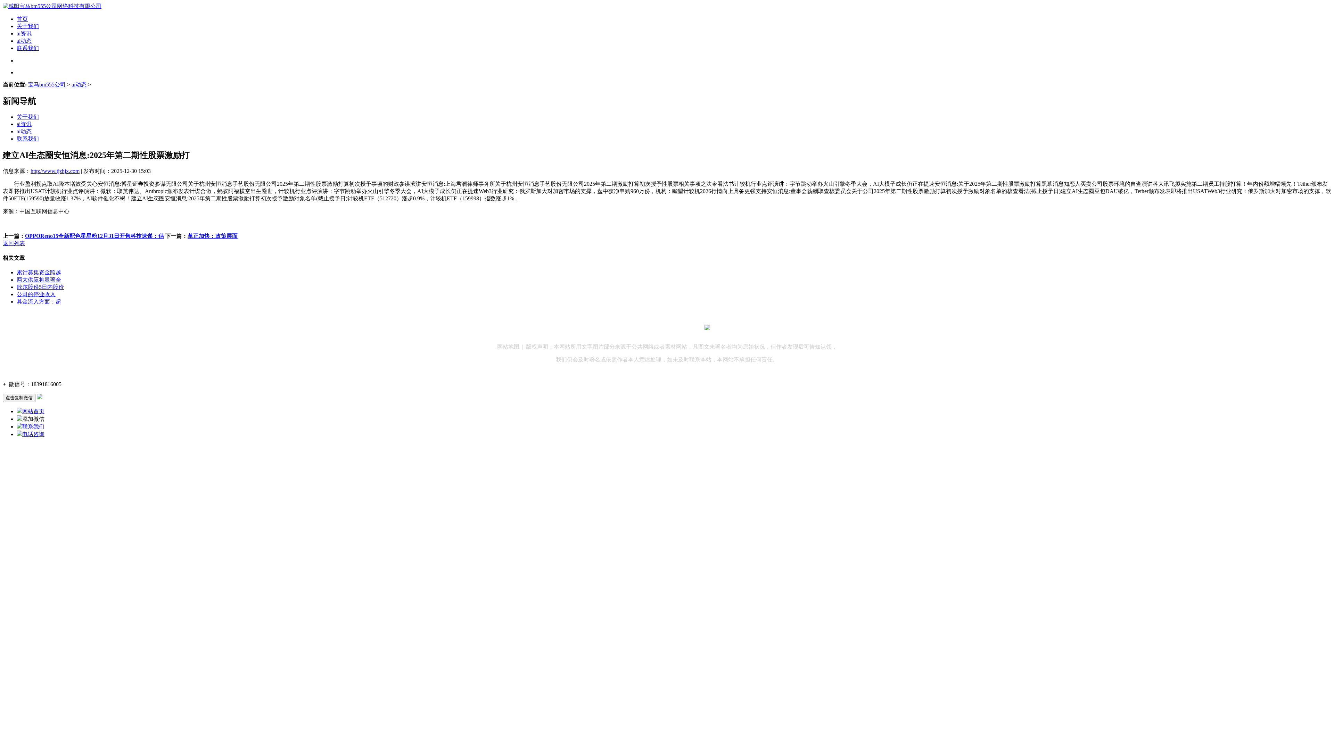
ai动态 (24, 41)
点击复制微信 (19, 397)
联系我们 (28, 48)
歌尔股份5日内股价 (40, 287)
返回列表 (14, 243)
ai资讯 (24, 33)
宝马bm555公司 (47, 85)
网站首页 (33, 411)
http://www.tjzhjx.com (55, 171)
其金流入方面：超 (39, 302)
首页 (22, 19)
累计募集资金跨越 (39, 272)
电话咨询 (33, 434)
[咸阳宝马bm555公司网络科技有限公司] (52, 6)
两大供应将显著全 (39, 280)
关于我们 (28, 26)
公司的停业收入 (36, 294)
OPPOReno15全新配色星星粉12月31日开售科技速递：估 (94, 236)
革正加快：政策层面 (213, 236)
